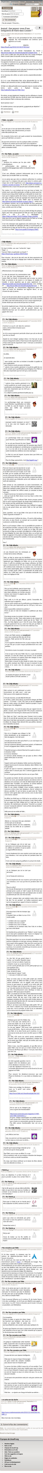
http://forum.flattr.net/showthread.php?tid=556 (17, 283)
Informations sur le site (11, 1450)
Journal (4, 28)
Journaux (15, 2)
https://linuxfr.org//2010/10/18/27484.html (15, 47)
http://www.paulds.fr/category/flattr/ (26, 229)
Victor (9, 121)
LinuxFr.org (36, 10)
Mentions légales (9, 1443)
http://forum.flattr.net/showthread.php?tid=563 (22, 285)
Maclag (11, 1230)
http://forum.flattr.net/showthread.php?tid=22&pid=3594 (19, 52)
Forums (29, 2)
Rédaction (38, 2)
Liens (22, 2)
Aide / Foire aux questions (12, 1452)
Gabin (11, 1144)
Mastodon (27, 33)
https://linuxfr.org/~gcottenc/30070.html (15, 254)
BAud (11, 1337)
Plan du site (8, 1466)
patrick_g (11, 1183)
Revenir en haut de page (7, 1433)
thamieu (12, 380)
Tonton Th (14, 433)
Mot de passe (6, 14)
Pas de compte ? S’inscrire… (11, 23)
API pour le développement (12, 1462)
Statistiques (8, 1460)
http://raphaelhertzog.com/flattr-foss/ (13, 90)
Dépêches (5, 2)
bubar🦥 (11, 465)
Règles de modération (11, 1458)
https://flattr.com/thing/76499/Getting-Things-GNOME (20, 216)
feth (12, 671)
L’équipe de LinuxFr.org (11, 1448)
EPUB (16, 112)
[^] (2, 154)
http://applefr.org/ (31, 460)
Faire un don (8, 1445)
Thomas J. (10, 1249)
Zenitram (10, 243)
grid (12, 419)
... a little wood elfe (20, 1056)
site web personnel (17, 33)
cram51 (9, 1171)
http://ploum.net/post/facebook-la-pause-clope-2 (17, 201)
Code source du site (10, 1464)
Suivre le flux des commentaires (15, 1424)
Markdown (7, 112)
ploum (9, 33)
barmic (11, 1198)
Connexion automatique (10, 16)
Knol (18, 1262)
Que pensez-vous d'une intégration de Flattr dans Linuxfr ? (16, 29)
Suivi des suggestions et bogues (14, 1454)
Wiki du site (8, 1456)
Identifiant (5, 11)
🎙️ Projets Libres (17, 4)
